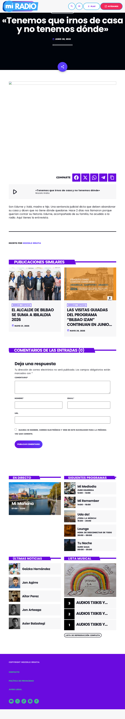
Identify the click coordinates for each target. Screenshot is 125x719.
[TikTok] (23, 701)
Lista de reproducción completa (83, 635)
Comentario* (21, 377)
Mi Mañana (23, 503)
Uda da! (83, 514)
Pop (14, 497)
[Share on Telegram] (103, 178)
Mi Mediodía (86, 487)
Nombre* (19, 398)
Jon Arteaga (31, 610)
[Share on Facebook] (76, 178)
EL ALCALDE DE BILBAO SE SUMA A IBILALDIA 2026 (33, 314)
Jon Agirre (30, 582)
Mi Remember (88, 501)
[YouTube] (11, 701)
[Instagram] (30, 701)
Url (16, 413)
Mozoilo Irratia (32, 243)
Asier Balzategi (33, 623)
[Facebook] (36, 701)
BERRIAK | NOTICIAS (21, 305)
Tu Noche (84, 543)
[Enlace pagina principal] (20, 6)
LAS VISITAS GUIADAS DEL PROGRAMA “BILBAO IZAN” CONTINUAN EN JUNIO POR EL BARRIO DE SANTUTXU (88, 322)
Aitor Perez (30, 596)
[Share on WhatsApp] (94, 178)
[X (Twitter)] (17, 701)
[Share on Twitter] (85, 178)
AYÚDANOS (111, 6)
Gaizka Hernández (36, 569)
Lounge (83, 529)
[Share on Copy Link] (112, 178)
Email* (70, 398)
